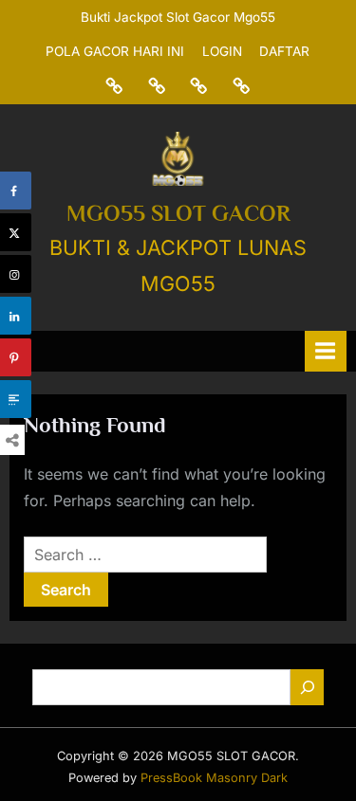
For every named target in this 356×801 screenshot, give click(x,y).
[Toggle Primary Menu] (326, 351)
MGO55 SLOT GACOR (178, 213)
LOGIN (222, 51)
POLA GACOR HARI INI (115, 51)
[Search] (307, 687)
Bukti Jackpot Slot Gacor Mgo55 (178, 17)
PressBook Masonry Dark (214, 778)
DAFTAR (284, 51)
